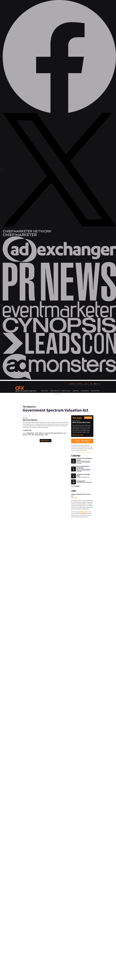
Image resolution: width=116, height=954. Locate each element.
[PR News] (59, 281)
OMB (46, 434)
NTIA (33, 434)
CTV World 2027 (80, 481)
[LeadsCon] (59, 343)
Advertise (79, 383)
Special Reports (95, 390)
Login (86, 383)
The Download (85, 390)
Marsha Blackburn (39, 434)
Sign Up (84, 450)
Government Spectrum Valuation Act (53, 433)
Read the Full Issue (77, 435)
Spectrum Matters (30, 420)
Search (98, 383)
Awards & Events (66, 390)
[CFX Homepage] (20, 388)
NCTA (29, 434)
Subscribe (72, 383)
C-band (36, 433)
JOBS (91, 383)
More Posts (45, 440)
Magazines (76, 390)
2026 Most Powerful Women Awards (84, 459)
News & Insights (54, 390)
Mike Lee (41, 433)
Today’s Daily (44, 390)
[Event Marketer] (59, 309)
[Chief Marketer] (20, 234)
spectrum (25, 434)
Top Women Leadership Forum (83, 475)
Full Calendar (75, 486)
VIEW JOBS (74, 497)
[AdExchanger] (59, 249)
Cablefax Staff (27, 430)
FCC (65, 433)
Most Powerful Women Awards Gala (82, 467)
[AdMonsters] (59, 366)
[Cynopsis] (59, 325)
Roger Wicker (30, 433)
